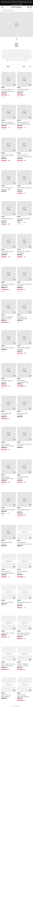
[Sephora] (16, 7)
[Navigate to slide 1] (16, 39)
